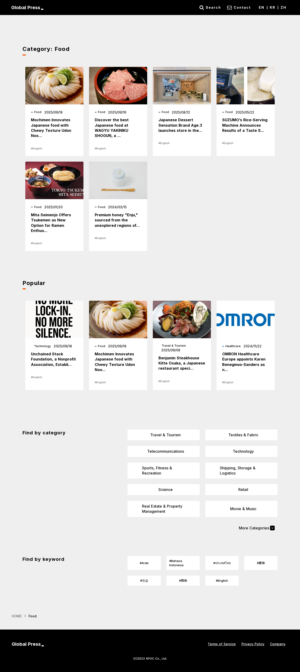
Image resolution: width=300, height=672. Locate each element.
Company (277, 644)
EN (261, 7)
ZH (283, 7)
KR (272, 7)
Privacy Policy (252, 644)
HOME (17, 616)
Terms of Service (222, 644)
